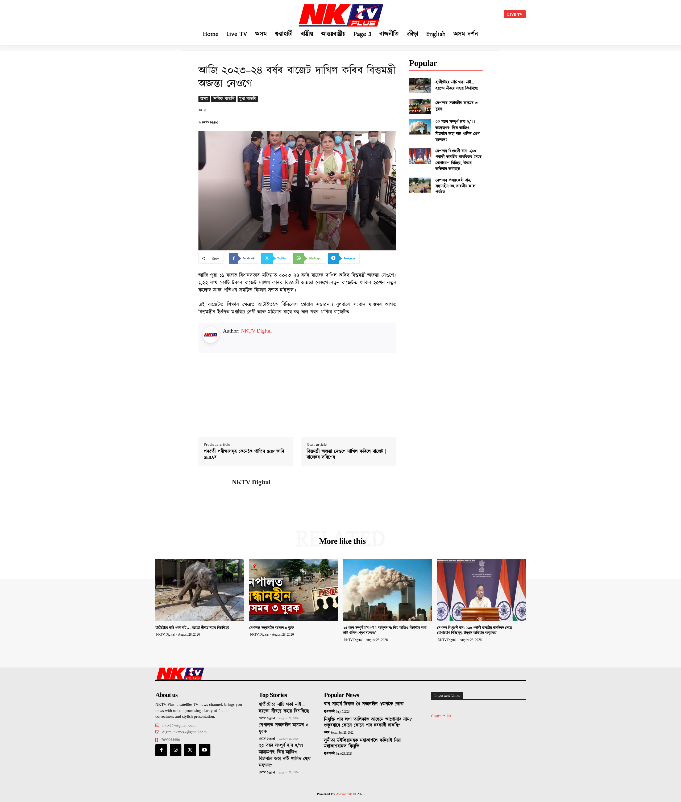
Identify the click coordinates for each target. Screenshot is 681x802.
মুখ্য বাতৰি (247, 99)
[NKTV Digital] (211, 482)
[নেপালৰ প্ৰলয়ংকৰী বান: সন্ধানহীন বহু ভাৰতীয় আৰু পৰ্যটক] (420, 185)
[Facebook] (161, 750)
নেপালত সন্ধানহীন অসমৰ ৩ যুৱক (456, 106)
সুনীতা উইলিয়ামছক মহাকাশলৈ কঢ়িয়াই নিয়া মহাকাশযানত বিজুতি (362, 743)
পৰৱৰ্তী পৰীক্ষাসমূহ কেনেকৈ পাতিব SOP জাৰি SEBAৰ (244, 454)
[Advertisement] (209, 13)
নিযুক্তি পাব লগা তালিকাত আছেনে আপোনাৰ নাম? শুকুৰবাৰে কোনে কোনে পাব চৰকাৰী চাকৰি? (368, 722)
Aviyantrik (344, 794)
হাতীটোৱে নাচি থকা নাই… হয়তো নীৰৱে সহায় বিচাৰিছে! (456, 85)
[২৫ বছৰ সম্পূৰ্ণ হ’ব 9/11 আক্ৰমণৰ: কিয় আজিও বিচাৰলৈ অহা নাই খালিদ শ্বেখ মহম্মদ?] (420, 127)
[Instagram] (175, 750)
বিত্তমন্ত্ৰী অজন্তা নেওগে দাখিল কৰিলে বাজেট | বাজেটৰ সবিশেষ (346, 454)
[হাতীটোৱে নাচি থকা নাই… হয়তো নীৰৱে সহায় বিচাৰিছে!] (420, 85)
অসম (204, 99)
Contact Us (441, 716)
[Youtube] (204, 750)
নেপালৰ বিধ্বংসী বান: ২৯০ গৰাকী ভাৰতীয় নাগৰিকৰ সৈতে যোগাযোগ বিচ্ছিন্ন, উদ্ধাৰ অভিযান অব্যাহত (458, 160)
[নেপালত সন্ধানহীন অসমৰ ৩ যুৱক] (420, 106)
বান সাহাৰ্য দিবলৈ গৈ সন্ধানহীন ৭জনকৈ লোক (364, 704)
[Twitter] (190, 750)
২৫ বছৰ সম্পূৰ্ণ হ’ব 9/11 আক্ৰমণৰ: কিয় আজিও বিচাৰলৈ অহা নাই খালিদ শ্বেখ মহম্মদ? (457, 131)
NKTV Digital (210, 122)
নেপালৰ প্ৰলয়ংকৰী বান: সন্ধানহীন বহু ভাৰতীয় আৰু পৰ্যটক (455, 186)
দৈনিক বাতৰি (224, 99)
